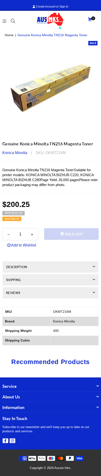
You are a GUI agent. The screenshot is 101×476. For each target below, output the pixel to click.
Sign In (63, 6)
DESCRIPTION (16, 267)
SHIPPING (13, 280)
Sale (92, 43)
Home (9, 35)
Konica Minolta (14, 153)
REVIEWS (13, 293)
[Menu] (4, 21)
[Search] (13, 21)
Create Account (45, 6)
